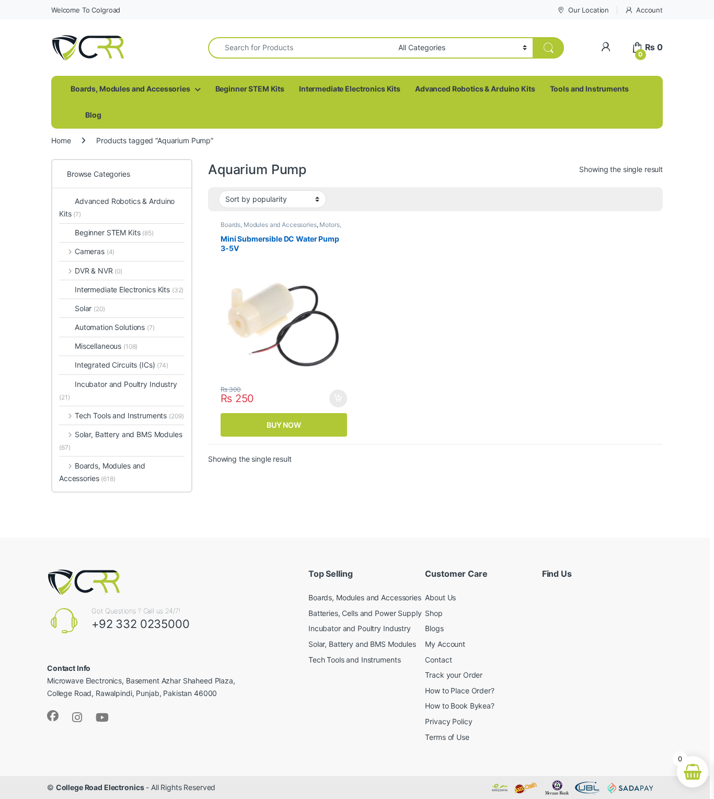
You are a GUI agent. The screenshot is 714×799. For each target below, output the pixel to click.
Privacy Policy (448, 721)
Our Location (588, 10)
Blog (93, 114)
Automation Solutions (115, 327)
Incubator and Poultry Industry (118, 390)
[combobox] (300, 48)
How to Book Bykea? (459, 705)
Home (61, 140)
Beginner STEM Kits (249, 88)
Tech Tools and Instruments (129, 415)
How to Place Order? (459, 690)
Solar (90, 308)
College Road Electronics (100, 787)
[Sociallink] (53, 716)
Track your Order (453, 674)
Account (649, 10)
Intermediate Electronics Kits (349, 88)
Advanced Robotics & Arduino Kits (475, 88)
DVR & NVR (98, 270)
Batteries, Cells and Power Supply (364, 613)
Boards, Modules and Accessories (130, 88)
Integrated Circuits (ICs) (115, 364)
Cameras (94, 251)
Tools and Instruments (589, 88)
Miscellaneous (106, 345)
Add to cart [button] (338, 398)
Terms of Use (447, 737)
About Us (440, 597)
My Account (445, 644)
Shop (433, 613)
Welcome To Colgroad (85, 10)
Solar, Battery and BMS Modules (120, 440)
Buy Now (284, 424)
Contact (438, 659)
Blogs (434, 628)
